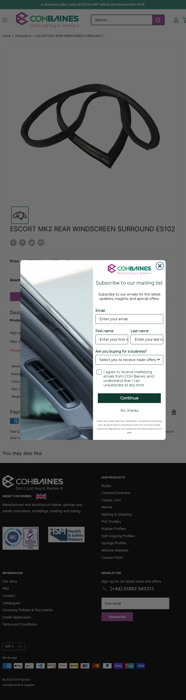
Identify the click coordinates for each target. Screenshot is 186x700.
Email (100, 310)
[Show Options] (158, 359)
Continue (129, 398)
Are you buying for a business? (121, 351)
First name (104, 331)
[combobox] (128, 359)
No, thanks (129, 410)
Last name (140, 331)
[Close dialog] (160, 266)
